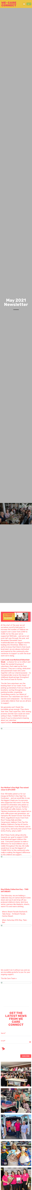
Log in (29, 4)
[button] (24, 4)
